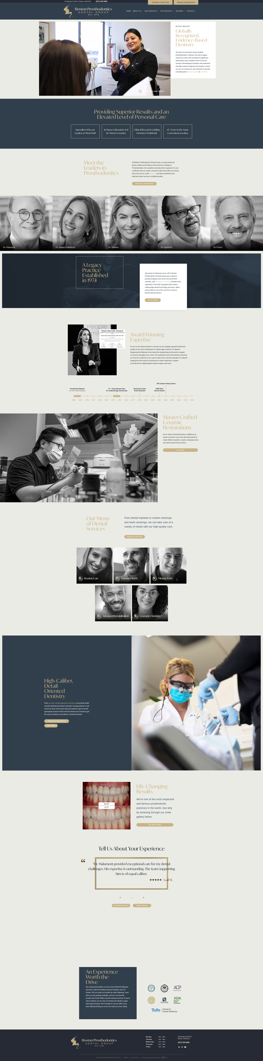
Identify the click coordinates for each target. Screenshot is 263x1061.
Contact (190, 11)
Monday (149, 1037)
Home (128, 11)
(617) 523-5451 (101, 1)
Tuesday (149, 1039)
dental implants (192, 72)
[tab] (124, 897)
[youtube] (185, 1047)
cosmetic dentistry (55, 703)
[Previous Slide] (120, 897)
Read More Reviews (121, 905)
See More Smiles (155, 825)
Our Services (151, 11)
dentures (152, 173)
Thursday (149, 1044)
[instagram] (182, 1047)
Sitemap (126, 1057)
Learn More (180, 450)
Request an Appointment (186, 2)
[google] (179, 1047)
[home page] (88, 11)
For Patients (166, 11)
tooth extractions (70, 703)
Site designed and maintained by (151, 1057)
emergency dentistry (162, 281)
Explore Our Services (134, 537)
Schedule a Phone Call (160, 2)
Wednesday (150, 1042)
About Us (137, 11)
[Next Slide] (143, 897)
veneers (203, 72)
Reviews (179, 11)
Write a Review (142, 905)
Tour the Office (153, 300)
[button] (26, 223)
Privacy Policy (135, 1057)
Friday (148, 1047)
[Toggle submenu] (142, 11)
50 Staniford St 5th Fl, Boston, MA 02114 (78, 1)
